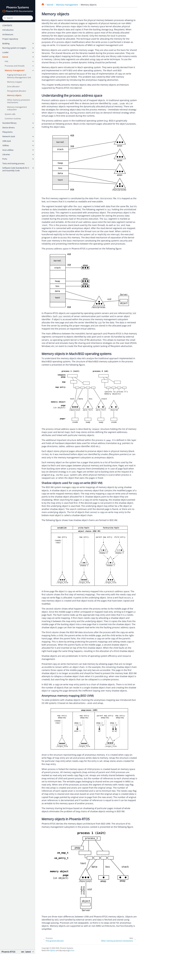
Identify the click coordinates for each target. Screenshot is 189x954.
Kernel (5, 57)
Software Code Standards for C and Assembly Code (15, 169)
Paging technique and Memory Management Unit (19, 76)
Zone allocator (13, 86)
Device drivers (8, 127)
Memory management (15, 70)
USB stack (6, 141)
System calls (10, 114)
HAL (6, 61)
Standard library (9, 123)
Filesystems (7, 132)
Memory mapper (14, 82)
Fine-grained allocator (16, 91)
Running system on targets (14, 48)
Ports (4, 158)
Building (5, 43)
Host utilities (7, 150)
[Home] (43, 4)
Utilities (5, 145)
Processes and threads (15, 65)
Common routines (13, 118)
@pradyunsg (64, 950)
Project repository (10, 39)
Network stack (8, 136)
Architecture (7, 34)
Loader (5, 52)
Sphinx (53, 950)
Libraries (6, 154)
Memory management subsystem (17, 108)
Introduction (8, 30)
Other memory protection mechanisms (18, 101)
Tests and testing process (13, 163)
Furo (72, 950)
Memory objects (14, 95)
